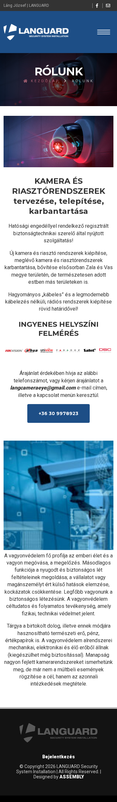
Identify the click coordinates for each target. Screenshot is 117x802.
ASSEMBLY (71, 776)
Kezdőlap (44, 81)
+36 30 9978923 (58, 413)
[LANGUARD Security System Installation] (36, 32)
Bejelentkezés (58, 756)
